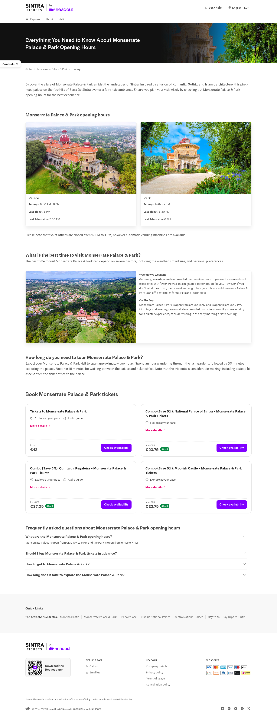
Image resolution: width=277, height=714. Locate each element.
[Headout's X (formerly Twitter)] (248, 708)
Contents (8, 64)
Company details (156, 666)
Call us (94, 666)
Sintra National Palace (189, 617)
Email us (95, 672)
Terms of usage (155, 678)
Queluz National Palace (155, 617)
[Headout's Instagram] (229, 708)
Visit (61, 19)
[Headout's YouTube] (235, 708)
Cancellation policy (158, 684)
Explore (35, 19)
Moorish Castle (69, 617)
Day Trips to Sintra (234, 617)
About (49, 19)
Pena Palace (129, 617)
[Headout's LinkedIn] (222, 708)
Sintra (28, 68)
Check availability (116, 447)
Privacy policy (154, 672)
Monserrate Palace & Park (52, 68)
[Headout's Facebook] (242, 708)
